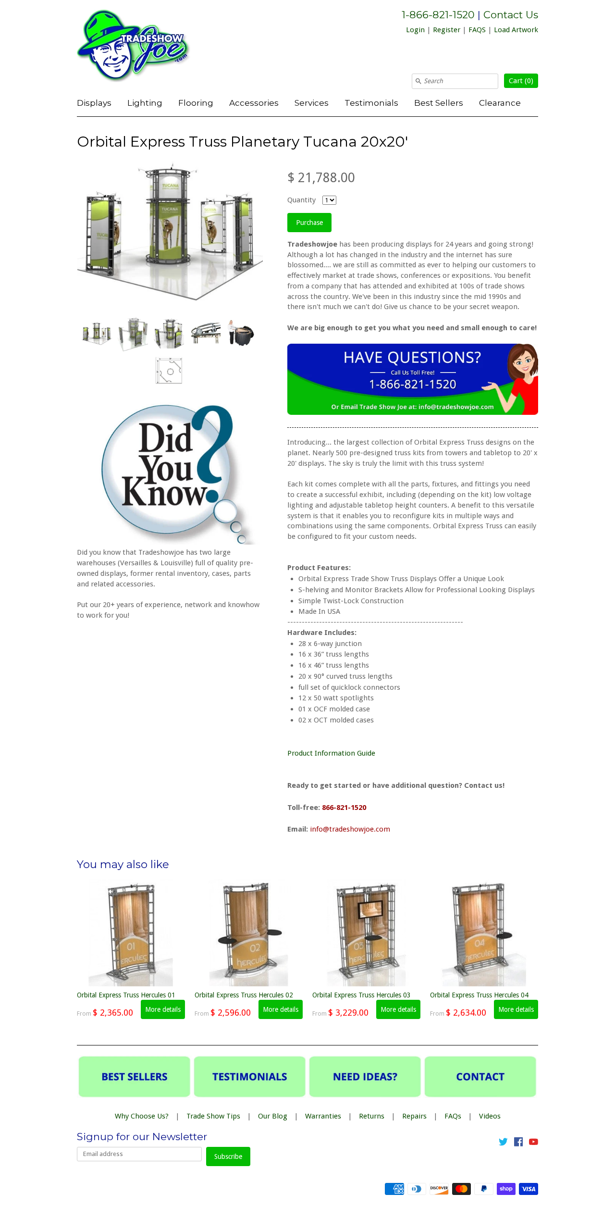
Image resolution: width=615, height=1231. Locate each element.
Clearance (500, 103)
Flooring (195, 103)
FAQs (452, 1116)
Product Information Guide (332, 753)
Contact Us (510, 15)
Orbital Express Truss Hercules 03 (361, 995)
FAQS (477, 29)
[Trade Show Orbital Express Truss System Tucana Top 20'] (132, 333)
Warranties (323, 1116)
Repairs (414, 1116)
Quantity (301, 200)
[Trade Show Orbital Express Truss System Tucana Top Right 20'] (168, 333)
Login (415, 29)
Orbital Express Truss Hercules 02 (244, 995)
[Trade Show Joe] (149, 48)
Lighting (144, 103)
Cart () (521, 80)
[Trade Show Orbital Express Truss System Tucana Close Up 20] (204, 333)
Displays (94, 103)
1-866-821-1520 (438, 15)
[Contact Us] (412, 412)
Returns (371, 1116)
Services (312, 103)
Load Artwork (516, 29)
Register (446, 29)
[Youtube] (533, 1143)
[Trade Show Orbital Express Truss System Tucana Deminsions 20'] (168, 370)
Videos (490, 1116)
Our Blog (272, 1116)
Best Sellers (438, 103)
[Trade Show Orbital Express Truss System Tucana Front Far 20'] (96, 333)
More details (163, 1009)
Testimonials (371, 103)
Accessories (254, 103)
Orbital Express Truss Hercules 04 (479, 995)
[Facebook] (518, 1143)
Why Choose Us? (142, 1116)
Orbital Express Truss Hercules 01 (126, 995)
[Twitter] (503, 1143)
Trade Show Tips (213, 1116)
